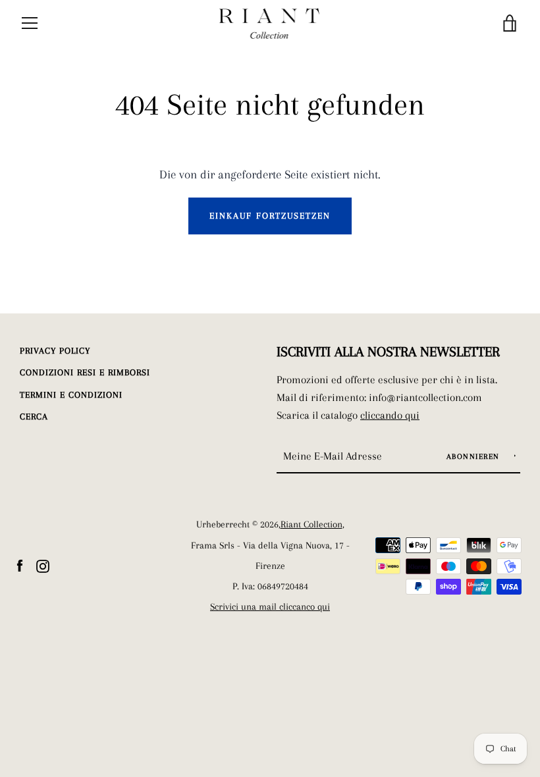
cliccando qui (389, 415)
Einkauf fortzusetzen (270, 216)
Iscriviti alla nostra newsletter (388, 352)
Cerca (34, 416)
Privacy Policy (55, 351)
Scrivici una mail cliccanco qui (270, 606)
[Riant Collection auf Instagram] (42, 565)
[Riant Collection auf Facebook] (19, 565)
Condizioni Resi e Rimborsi (85, 372)
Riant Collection (311, 524)
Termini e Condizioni (71, 395)
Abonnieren (474, 456)
